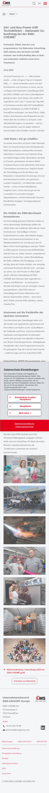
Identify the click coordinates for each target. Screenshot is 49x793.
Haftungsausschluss (24, 427)
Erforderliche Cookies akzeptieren (25, 398)
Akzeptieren (25, 406)
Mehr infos (24, 413)
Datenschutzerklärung (24, 424)
